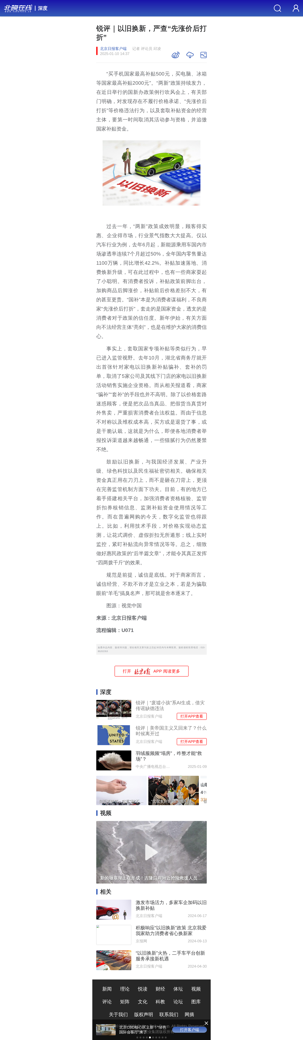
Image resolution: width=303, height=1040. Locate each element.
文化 (142, 1001)
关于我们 (118, 1014)
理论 (125, 988)
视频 (196, 988)
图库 (196, 1001)
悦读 (142, 988)
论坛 (178, 1001)
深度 (43, 8)
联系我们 (168, 1014)
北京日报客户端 (113, 48)
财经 (160, 988)
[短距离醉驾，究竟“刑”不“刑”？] (121, 789)
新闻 (107, 988)
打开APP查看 (191, 716)
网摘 (189, 1014)
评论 (107, 1001)
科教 (160, 1001)
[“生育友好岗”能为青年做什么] (173, 789)
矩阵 (125, 1001)
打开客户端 (189, 1030)
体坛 (178, 988)
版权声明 (143, 1014)
